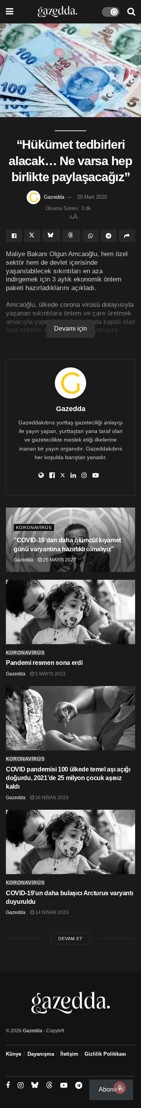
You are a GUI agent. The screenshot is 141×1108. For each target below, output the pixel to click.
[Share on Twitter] (32, 236)
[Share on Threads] (71, 236)
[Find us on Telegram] (78, 1085)
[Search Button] (131, 11)
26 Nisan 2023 (51, 797)
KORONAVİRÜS (34, 527)
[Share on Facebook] (14, 236)
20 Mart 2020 (92, 197)
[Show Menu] (9, 11)
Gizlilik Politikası (105, 1054)
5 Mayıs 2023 (49, 674)
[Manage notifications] (120, 1087)
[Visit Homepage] (57, 12)
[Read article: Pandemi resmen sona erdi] (70, 612)
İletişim (69, 1054)
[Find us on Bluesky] (34, 1085)
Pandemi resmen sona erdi (44, 662)
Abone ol (111, 1089)
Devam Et (70, 938)
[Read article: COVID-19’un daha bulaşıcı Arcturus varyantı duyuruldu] (70, 842)
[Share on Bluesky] (51, 236)
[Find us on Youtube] (63, 1085)
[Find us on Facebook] (8, 1085)
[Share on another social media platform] (127, 236)
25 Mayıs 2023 (59, 560)
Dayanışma (40, 1054)
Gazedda (54, 197)
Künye (13, 1054)
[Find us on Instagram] (21, 1085)
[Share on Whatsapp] (90, 236)
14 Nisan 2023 (51, 912)
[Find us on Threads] (49, 1085)
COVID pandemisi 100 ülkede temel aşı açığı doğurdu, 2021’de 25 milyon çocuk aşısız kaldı (68, 778)
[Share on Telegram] (109, 236)
